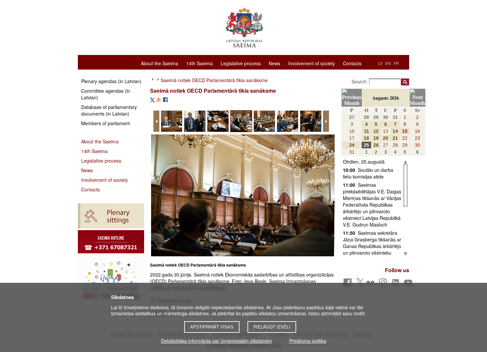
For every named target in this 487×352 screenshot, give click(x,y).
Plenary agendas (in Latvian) (111, 81)
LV (380, 63)
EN (388, 63)
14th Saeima (199, 63)
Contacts (352, 63)
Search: (360, 81)
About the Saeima (159, 63)
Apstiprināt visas (212, 327)
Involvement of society (311, 63)
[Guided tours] (111, 241)
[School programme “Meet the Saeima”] (111, 280)
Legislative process (241, 63)
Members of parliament (105, 123)
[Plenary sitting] (111, 215)
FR (396, 63)
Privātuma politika (307, 340)
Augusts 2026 (385, 97)
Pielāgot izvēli (271, 327)
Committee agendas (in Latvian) (105, 94)
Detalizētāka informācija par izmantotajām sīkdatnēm (216, 340)
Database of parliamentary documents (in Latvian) (109, 110)
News (274, 63)
